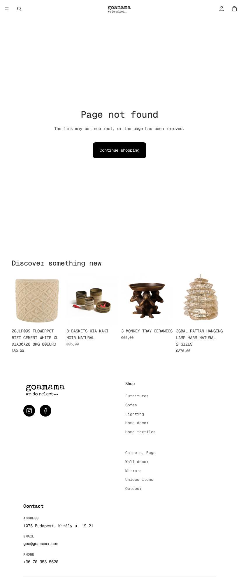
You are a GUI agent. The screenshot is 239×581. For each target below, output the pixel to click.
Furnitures (137, 395)
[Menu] (6, 8)
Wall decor (137, 461)
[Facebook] (45, 411)
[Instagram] (29, 411)
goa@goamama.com (40, 543)
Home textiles (140, 431)
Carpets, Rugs (140, 452)
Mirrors (133, 470)
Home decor (137, 422)
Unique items (139, 479)
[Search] (19, 8)
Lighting (134, 414)
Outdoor (133, 488)
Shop (130, 383)
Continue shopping (119, 150)
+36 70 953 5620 (40, 561)
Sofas (131, 405)
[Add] (54, 316)
